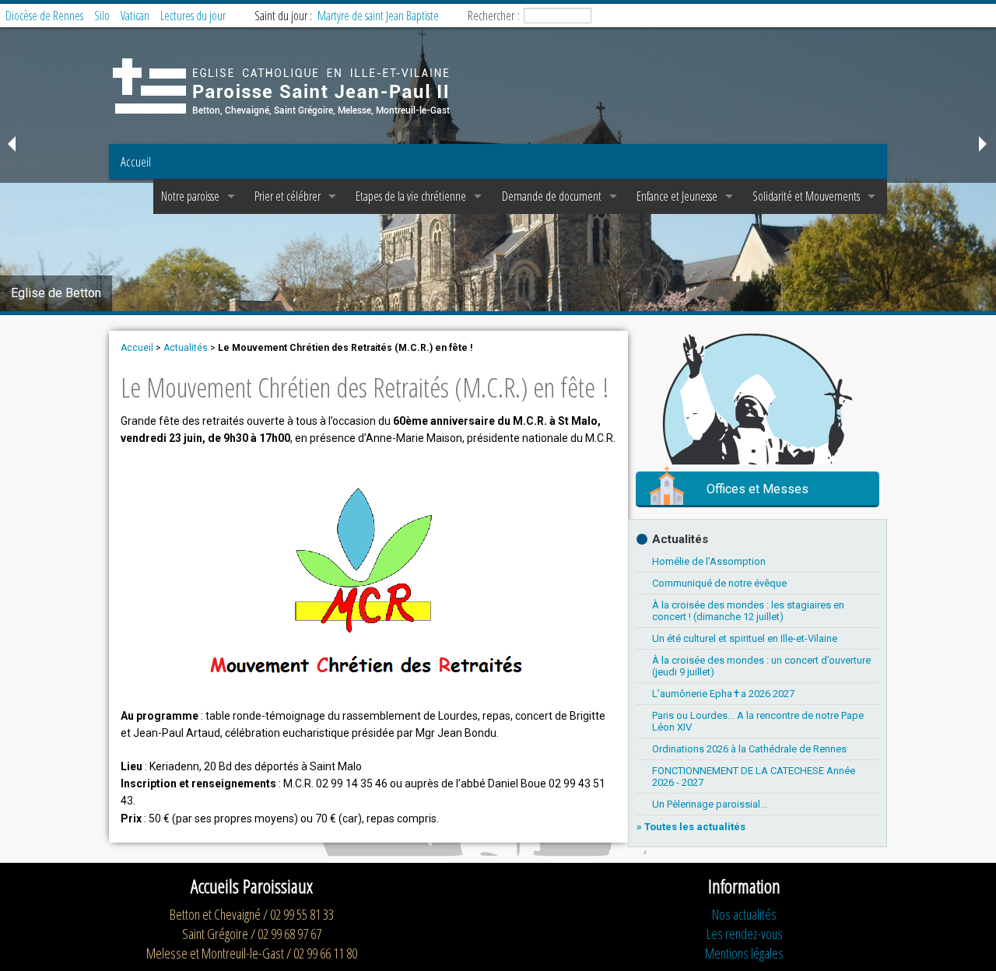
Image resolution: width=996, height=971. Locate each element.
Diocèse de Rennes (44, 15)
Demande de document (551, 196)
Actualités (185, 347)
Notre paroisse (190, 196)
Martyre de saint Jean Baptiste (378, 15)
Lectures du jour (193, 15)
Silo (102, 15)
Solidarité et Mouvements (806, 196)
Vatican (135, 15)
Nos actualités (744, 914)
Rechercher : (494, 15)
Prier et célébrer (287, 196)
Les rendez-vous (745, 933)
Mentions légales (744, 953)
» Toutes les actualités (691, 827)
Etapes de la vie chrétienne (411, 196)
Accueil (136, 161)
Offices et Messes (757, 489)
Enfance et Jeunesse (677, 196)
